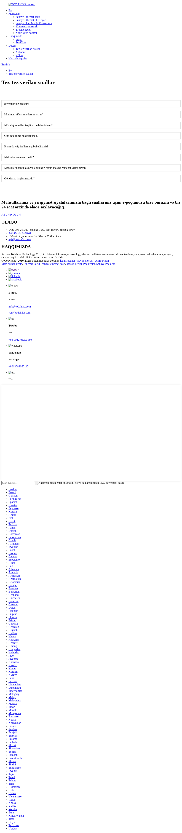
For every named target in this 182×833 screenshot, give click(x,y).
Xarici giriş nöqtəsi (26, 32)
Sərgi (19, 39)
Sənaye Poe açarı (106, 263)
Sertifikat (21, 42)
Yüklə (19, 55)
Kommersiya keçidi (27, 26)
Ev (10, 10)
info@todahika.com (20, 306)
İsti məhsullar (67, 260)
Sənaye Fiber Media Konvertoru (34, 23)
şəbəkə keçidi (74, 263)
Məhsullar (14, 13)
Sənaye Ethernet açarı (28, 16)
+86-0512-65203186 (20, 339)
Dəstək (12, 45)
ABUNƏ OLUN (11, 214)
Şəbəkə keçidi (23, 29)
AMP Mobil (102, 260)
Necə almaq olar (18, 58)
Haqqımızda (15, 36)
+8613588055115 (18, 366)
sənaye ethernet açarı (53, 263)
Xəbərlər (20, 52)
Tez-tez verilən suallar (28, 48)
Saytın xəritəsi (85, 260)
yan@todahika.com (19, 312)
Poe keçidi (89, 263)
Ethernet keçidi (32, 263)
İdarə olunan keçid (11, 263)
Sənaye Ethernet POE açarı (31, 20)
